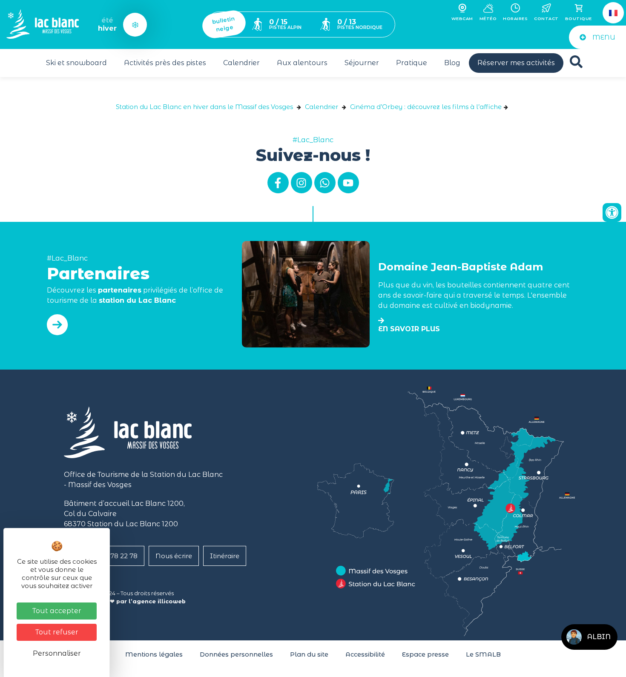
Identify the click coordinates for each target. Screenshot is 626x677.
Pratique (411, 63)
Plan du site (309, 654)
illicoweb (172, 601)
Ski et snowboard (76, 63)
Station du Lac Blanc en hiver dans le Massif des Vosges (204, 107)
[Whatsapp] (325, 182)
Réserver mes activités (516, 63)
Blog (452, 63)
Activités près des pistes (165, 63)
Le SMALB (483, 654)
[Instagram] (301, 182)
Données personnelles (236, 654)
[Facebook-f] (278, 182)
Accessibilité (365, 654)
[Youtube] (348, 182)
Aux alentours (302, 63)
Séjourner (362, 63)
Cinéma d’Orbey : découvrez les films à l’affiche (426, 107)
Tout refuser (56, 632)
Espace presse (425, 654)
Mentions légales (154, 654)
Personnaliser (57, 653)
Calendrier (241, 63)
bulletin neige (223, 24)
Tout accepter (56, 611)
